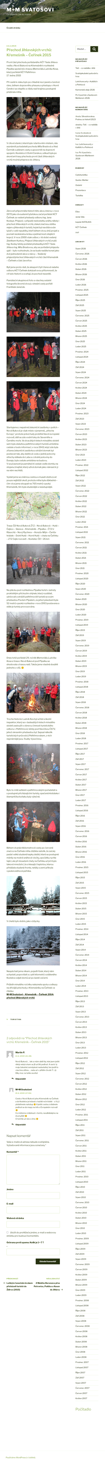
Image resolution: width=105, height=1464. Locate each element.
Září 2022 (79, 480)
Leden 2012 (80, 1109)
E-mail (10, 1203)
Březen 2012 (81, 1099)
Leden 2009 (80, 1295)
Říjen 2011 (80, 1125)
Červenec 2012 (82, 1078)
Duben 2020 (81, 599)
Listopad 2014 (81, 934)
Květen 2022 (81, 501)
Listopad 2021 (81, 532)
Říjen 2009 (80, 1249)
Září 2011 (79, 1130)
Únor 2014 (80, 980)
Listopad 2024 (81, 357)
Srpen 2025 (80, 310)
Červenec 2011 (82, 1140)
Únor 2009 (80, 1290)
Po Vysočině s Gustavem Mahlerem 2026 (84, 155)
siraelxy (78, 124)
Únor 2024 (80, 403)
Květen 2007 (81, 1398)
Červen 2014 (81, 960)
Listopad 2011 (81, 1120)
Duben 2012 (80, 1094)
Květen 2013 (81, 1027)
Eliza (77, 211)
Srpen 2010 (80, 1197)
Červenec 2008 (82, 1326)
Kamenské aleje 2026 (85, 90)
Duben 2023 (80, 444)
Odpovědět (20, 1079)
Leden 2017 (80, 800)
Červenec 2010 (82, 1202)
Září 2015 (79, 883)
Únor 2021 (80, 568)
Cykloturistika (81, 175)
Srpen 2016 (80, 826)
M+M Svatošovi (30, 10)
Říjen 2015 (80, 877)
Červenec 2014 (82, 955)
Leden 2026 (80, 285)
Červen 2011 (81, 1146)
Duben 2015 (80, 908)
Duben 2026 (80, 269)
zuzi (77, 232)
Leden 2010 (80, 1233)
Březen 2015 (81, 913)
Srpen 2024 (80, 372)
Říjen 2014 (80, 939)
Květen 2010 (81, 1213)
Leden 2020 (80, 614)
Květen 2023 (81, 439)
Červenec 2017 (82, 769)
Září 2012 (79, 1068)
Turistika (16, 1019)
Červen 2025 (81, 320)
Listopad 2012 (81, 1058)
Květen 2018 (81, 717)
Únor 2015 (80, 919)
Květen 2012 (81, 1089)
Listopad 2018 (81, 687)
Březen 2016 (81, 852)
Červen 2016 (81, 836)
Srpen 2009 (80, 1259)
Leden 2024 (80, 408)
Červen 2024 (81, 382)
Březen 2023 (81, 449)
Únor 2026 (80, 279)
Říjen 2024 (80, 362)
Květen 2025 (81, 326)
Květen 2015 (81, 903)
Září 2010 (79, 1192)
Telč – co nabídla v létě (85, 68)
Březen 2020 (81, 604)
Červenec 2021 (82, 542)
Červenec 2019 (82, 645)
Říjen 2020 (80, 583)
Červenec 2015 (82, 893)
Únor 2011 (79, 1166)
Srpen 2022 (80, 486)
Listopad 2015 (81, 872)
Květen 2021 (81, 553)
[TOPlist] (81, 1422)
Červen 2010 (81, 1207)
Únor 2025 (80, 341)
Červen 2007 (81, 1393)
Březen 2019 (81, 666)
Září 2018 (79, 697)
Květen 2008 (81, 1336)
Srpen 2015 (80, 888)
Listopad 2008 (81, 1305)
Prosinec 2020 (82, 573)
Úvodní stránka (13, 28)
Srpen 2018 (80, 702)
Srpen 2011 (80, 1135)
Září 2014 (79, 944)
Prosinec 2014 (81, 929)
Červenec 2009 (82, 1264)
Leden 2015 (80, 924)
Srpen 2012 (80, 1073)
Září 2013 (79, 1006)
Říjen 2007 (80, 1372)
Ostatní (78, 185)
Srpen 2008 (80, 1321)
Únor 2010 (80, 1228)
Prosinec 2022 (81, 465)
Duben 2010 (80, 1218)
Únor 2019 (80, 671)
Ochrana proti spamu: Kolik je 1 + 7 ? (25, 1242)
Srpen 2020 (80, 589)
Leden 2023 (80, 460)
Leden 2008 (80, 1357)
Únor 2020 (80, 609)
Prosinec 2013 (81, 991)
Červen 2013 (81, 1022)
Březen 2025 (81, 336)
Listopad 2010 (81, 1182)
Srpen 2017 (80, 764)
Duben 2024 (80, 393)
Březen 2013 (81, 1037)
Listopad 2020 (81, 578)
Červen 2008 (81, 1331)
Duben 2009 (81, 1280)
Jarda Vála (79, 217)
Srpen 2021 (80, 537)
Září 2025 (79, 305)
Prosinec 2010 (81, 1176)
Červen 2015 (81, 898)
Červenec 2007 (82, 1388)
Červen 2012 (81, 1084)
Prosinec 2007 (82, 1362)
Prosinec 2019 (81, 620)
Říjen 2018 (80, 692)
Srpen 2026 (80, 248)
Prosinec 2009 (82, 1238)
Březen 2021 (81, 563)
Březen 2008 (81, 1347)
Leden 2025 (80, 346)
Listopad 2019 (81, 625)
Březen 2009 (81, 1285)
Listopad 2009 (81, 1243)
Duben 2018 (80, 723)
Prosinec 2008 (82, 1300)
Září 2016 (79, 821)
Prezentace (80, 190)
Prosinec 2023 (81, 413)
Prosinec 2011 (81, 1114)
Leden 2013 (80, 1047)
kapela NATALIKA (83, 222)
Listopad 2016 (81, 810)
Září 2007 (79, 1377)
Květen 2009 (81, 1274)
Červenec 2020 (82, 594)
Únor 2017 (80, 795)
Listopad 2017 (81, 749)
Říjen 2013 (80, 1001)
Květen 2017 (81, 779)
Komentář (13, 1152)
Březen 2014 (81, 975)
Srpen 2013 (80, 1011)
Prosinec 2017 (81, 743)
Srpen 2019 (80, 640)
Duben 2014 (80, 970)
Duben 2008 (81, 1341)
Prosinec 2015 (81, 867)
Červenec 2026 (82, 253)
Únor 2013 (80, 1042)
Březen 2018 (81, 728)
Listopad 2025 (81, 295)
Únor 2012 (80, 1104)
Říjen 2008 (80, 1310)
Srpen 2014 (80, 950)
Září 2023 (79, 419)
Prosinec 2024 (81, 352)
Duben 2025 (80, 331)
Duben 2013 (80, 1032)
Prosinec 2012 (81, 1053)
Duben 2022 (80, 506)
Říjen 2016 (80, 816)
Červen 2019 (81, 650)
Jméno (10, 1189)
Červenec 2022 (82, 491)
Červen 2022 (81, 496)
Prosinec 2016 (81, 805)
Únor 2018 (80, 733)
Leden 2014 (80, 986)
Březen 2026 (81, 274)
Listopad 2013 (81, 996)
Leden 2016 (80, 862)
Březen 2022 (81, 511)
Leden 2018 (80, 738)
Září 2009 (79, 1254)
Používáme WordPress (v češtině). (21, 1457)
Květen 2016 (81, 841)
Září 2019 (79, 635)
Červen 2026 (81, 259)
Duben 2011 (80, 1156)
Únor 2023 (80, 455)
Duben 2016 (80, 846)
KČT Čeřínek (81, 227)
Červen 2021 (81, 547)
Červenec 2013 (82, 1017)
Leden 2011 (80, 1171)
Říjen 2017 (80, 754)
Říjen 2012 (80, 1063)
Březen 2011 (81, 1161)
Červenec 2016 (82, 831)
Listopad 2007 (81, 1367)
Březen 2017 (81, 790)
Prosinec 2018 (81, 681)
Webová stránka (15, 1218)
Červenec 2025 (82, 315)
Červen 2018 (81, 712)
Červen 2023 (81, 434)
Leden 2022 (80, 522)
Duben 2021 (80, 558)
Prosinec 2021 (81, 527)
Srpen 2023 (80, 424)
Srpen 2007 (80, 1383)
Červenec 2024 (82, 377)
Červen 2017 (81, 774)
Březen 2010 (81, 1223)
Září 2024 (79, 367)
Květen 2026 (81, 264)
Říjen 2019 (80, 630)
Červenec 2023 (82, 429)
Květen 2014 (81, 965)
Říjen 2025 (80, 300)
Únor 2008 (80, 1352)
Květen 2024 (81, 388)
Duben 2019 (80, 661)
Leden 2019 (80, 676)
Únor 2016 (80, 857)
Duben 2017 (80, 785)
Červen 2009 (81, 1269)
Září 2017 (79, 759)
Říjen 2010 (80, 1187)
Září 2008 (79, 1316)
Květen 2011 (81, 1151)
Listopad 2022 (81, 470)
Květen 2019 (81, 656)
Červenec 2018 (82, 707)
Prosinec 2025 (81, 290)
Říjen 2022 (80, 475)
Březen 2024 (81, 398)
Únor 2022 (80, 516)
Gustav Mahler (81, 180)
